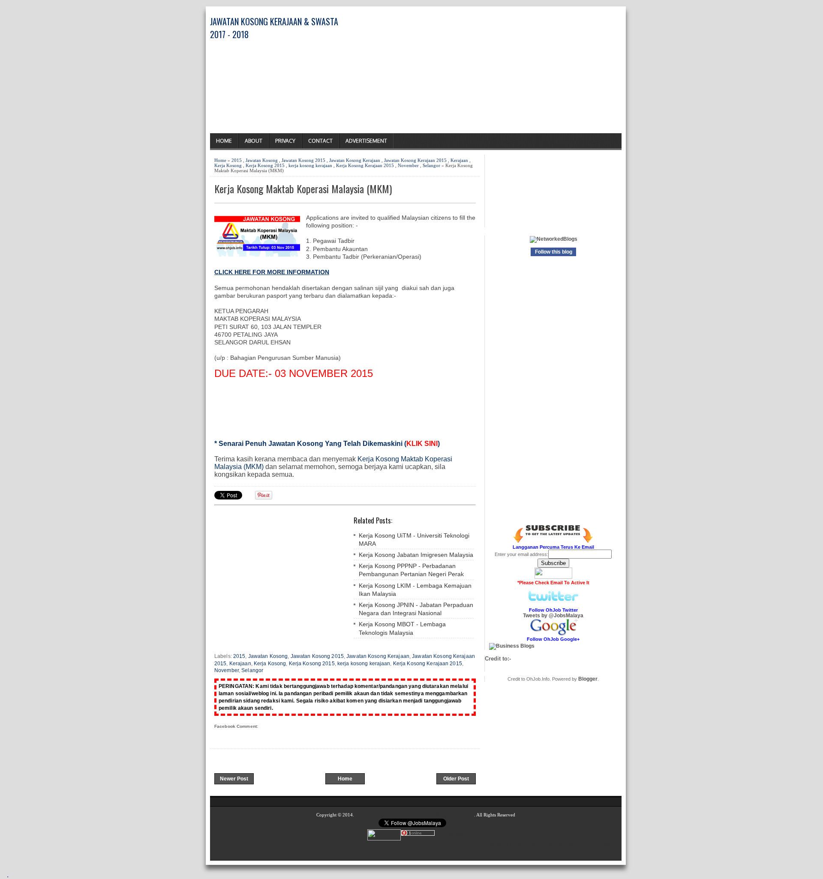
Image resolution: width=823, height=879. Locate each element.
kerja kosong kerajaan (310, 165)
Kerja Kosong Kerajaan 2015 (365, 165)
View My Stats (450, 834)
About (253, 141)
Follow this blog (553, 252)
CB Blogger (605, 844)
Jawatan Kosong (262, 160)
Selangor (431, 165)
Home (224, 141)
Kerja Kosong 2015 (265, 165)
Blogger (588, 679)
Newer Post (234, 779)
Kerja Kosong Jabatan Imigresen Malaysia (416, 554)
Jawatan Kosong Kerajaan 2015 (415, 160)
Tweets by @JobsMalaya (553, 616)
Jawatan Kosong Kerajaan (354, 160)
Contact (320, 141)
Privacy (285, 141)
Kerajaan (459, 160)
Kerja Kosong (228, 165)
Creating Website (526, 844)
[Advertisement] (521, 73)
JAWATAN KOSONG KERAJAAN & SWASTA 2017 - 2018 (414, 814)
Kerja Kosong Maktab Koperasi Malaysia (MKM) (303, 188)
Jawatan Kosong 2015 (303, 160)
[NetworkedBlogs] (553, 239)
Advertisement (366, 141)
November (408, 165)
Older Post (456, 779)
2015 (236, 160)
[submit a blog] (512, 646)
